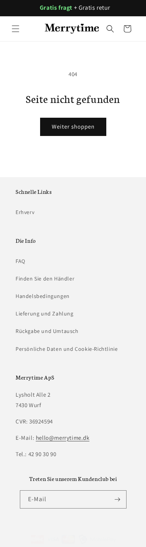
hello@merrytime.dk (63, 437)
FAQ (20, 261)
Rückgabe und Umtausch (47, 331)
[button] (15, 28)
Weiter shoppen (73, 126)
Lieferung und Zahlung (45, 313)
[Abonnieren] (117, 499)
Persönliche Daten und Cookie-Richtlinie (67, 348)
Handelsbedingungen (43, 296)
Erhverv (25, 212)
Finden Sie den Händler (45, 278)
